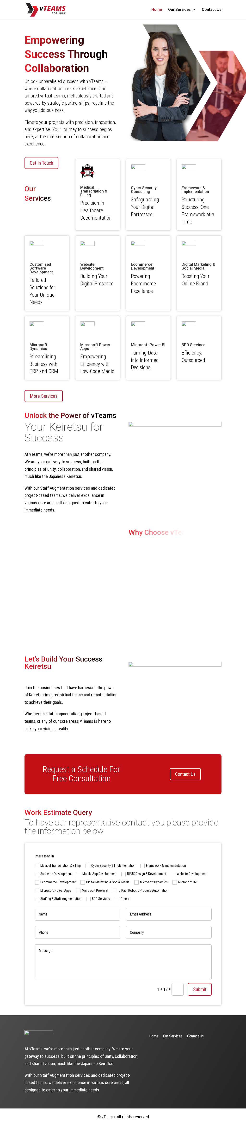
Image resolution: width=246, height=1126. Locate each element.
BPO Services (101, 899)
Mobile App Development (99, 874)
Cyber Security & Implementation (113, 865)
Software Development (56, 874)
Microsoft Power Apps (55, 890)
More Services (43, 396)
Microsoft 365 (187, 882)
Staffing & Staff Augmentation (60, 899)
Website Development (192, 874)
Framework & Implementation (166, 865)
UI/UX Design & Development (146, 874)
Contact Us (211, 10)
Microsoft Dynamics (154, 882)
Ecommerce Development (58, 882)
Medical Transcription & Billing (60, 865)
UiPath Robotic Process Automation (143, 890)
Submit (199, 989)
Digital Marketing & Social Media (107, 882)
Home (156, 10)
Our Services (179, 10)
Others (125, 899)
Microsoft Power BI (95, 890)
